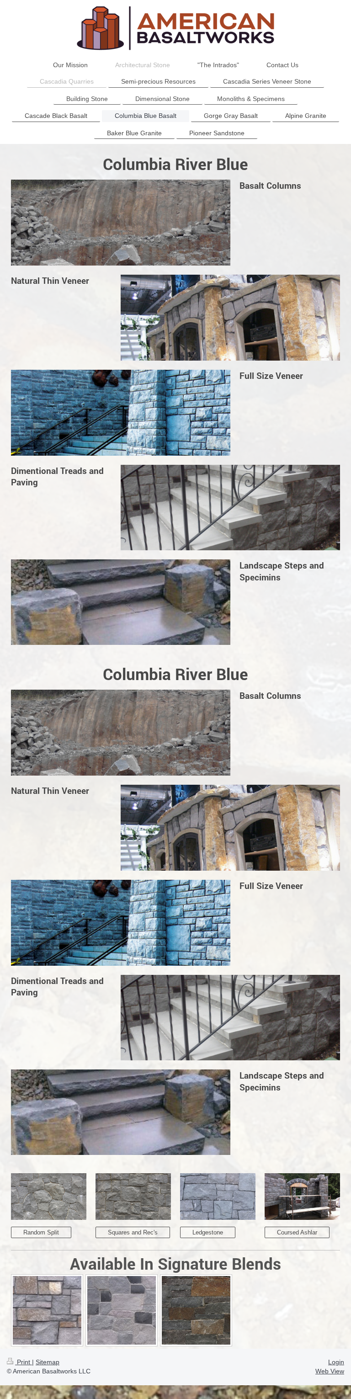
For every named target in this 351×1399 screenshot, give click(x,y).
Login (336, 1362)
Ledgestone (207, 1232)
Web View (329, 1371)
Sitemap (47, 1362)
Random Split (41, 1232)
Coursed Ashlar (297, 1232)
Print (23, 1362)
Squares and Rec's (133, 1232)
